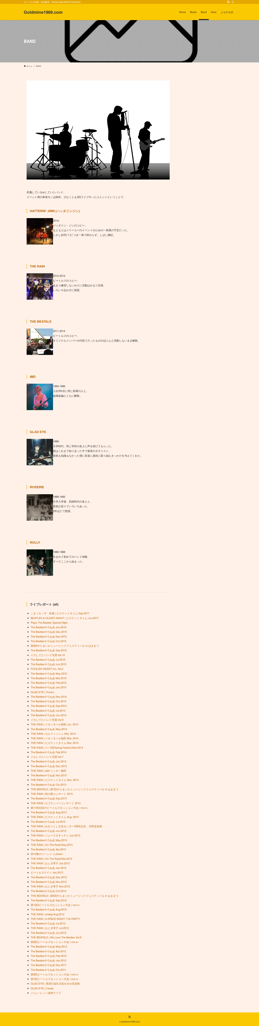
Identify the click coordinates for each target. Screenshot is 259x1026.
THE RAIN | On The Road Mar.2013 (51, 858)
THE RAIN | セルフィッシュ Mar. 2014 (53, 733)
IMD (33, 376)
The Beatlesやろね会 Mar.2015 (48, 678)
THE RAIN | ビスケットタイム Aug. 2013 (55, 817)
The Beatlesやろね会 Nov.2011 (49, 965)
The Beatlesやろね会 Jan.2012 (48, 960)
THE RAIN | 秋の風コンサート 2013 (52, 794)
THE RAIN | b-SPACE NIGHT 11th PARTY (55, 919)
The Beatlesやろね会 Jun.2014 (48, 715)
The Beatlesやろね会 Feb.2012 (48, 956)
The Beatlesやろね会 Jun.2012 (48, 932)
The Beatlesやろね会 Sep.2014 (49, 706)
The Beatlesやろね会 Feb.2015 (48, 682)
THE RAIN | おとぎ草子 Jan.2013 (50, 863)
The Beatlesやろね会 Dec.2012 (49, 877)
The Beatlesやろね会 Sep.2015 (49, 650)
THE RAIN (37, 266)
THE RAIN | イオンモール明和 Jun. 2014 (54, 724)
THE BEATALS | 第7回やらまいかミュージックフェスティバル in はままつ (74, 789)
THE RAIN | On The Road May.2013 (52, 845)
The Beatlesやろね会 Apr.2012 (48, 951)
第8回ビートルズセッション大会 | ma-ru (54, 974)
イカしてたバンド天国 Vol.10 (48, 655)
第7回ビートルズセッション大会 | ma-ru (54, 979)
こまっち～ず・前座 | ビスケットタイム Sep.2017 (60, 613)
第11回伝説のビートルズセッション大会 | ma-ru (59, 807)
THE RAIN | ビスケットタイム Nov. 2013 (55, 780)
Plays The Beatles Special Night (49, 622)
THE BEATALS (40, 321)
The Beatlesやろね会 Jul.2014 (48, 710)
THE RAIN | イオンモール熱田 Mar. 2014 (54, 738)
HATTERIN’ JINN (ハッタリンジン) (55, 211)
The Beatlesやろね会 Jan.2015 (48, 687)
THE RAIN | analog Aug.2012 (47, 914)
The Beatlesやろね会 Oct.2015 (48, 641)
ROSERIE (37, 487)
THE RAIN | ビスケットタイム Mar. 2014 (54, 743)
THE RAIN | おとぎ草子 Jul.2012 (50, 928)
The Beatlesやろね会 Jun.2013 (48, 831)
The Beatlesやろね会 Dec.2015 (49, 632)
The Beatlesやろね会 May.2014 (49, 729)
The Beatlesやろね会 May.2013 (49, 840)
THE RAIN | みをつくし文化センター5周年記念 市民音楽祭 (66, 826)
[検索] (233, 2)
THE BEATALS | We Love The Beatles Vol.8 (56, 937)
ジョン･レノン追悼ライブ (46, 993)
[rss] (228, 2)
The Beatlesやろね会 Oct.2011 (48, 970)
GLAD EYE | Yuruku (42, 692)
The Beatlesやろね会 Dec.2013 (49, 766)
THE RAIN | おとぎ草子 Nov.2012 (50, 886)
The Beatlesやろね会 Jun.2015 (48, 664)
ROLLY (35, 542)
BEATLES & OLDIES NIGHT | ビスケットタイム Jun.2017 (65, 618)
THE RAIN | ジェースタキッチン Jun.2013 (55, 835)
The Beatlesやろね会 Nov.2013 (49, 775)
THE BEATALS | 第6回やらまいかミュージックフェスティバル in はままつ (74, 895)
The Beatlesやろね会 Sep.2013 (49, 798)
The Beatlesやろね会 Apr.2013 (48, 849)
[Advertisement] (208, 102)
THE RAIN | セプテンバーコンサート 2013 (56, 803)
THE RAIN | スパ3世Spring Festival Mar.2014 (57, 747)
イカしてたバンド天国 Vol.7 (47, 757)
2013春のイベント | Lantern (47, 854)
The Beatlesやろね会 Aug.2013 (49, 812)
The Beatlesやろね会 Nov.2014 (49, 696)
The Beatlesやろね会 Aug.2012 (49, 909)
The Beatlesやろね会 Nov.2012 (49, 882)
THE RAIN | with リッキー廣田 (48, 770)
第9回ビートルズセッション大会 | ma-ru (54, 942)
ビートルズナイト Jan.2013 (47, 872)
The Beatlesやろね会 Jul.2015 (48, 659)
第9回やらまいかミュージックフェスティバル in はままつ (65, 645)
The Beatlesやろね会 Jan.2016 (48, 627)
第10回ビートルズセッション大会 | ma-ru (55, 905)
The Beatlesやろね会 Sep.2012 (49, 900)
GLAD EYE (38, 432)
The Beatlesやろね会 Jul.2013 (48, 821)
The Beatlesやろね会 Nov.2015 (49, 636)
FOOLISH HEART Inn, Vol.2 (47, 669)
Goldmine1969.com (43, 12)
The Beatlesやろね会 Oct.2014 (48, 701)
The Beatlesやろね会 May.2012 (49, 946)
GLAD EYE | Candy (42, 988)
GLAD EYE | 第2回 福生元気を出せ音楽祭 (55, 983)
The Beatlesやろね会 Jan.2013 (48, 868)
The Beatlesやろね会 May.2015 (49, 673)
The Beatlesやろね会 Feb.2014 (48, 752)
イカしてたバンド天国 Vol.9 (47, 719)
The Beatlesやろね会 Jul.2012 (48, 923)
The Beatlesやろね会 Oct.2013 (48, 784)
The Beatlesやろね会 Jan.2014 (48, 761)
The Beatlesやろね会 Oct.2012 (48, 891)
